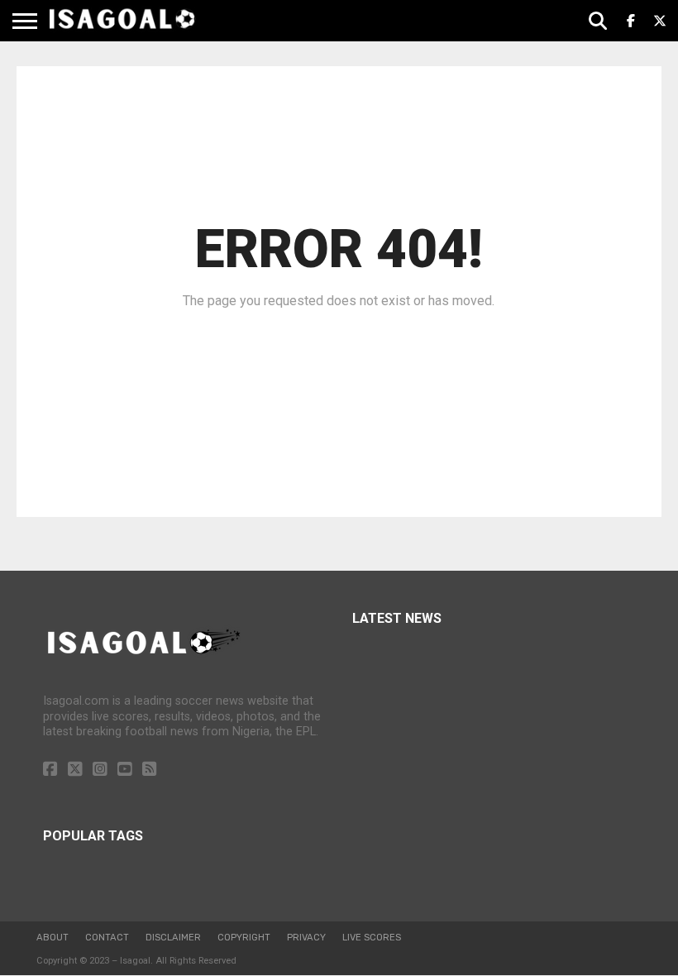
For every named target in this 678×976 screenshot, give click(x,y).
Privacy (306, 937)
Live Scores (371, 937)
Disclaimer (173, 937)
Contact (107, 937)
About (52, 937)
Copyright (243, 937)
